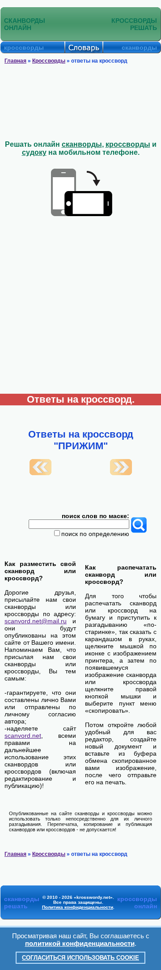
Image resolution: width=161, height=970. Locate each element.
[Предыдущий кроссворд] (40, 472)
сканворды (82, 144)
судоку (34, 152)
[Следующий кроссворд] (121, 472)
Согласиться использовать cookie (80, 957)
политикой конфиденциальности (80, 943)
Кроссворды (48, 61)
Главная (15, 61)
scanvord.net (22, 735)
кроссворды (128, 144)
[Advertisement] (80, 102)
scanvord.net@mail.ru (35, 621)
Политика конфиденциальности (77, 907)
